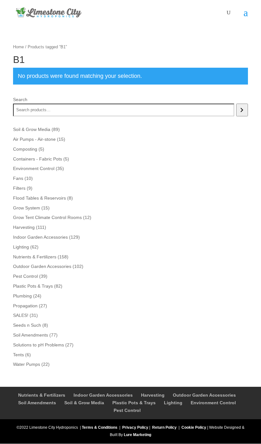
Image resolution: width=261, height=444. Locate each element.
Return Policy (164, 427)
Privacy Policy (135, 427)
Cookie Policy (193, 427)
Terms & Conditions (99, 427)
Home (18, 46)
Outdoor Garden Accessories (204, 395)
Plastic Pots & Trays (134, 402)
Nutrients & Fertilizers (41, 395)
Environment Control (213, 402)
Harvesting (153, 395)
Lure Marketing (137, 435)
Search (20, 99)
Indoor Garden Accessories (103, 395)
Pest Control (127, 410)
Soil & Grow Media (84, 402)
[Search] (242, 110)
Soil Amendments (37, 402)
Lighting (173, 402)
